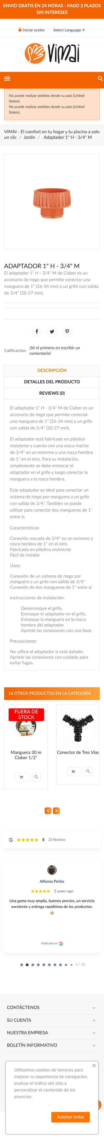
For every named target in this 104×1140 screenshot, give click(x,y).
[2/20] (32, 965)
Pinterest (67, 332)
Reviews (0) (52, 393)
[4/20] (44, 965)
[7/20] (60, 965)
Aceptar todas (70, 1117)
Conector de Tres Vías (78, 753)
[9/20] (71, 965)
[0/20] (21, 965)
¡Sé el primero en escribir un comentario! (54, 351)
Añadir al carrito (22, 777)
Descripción (52, 371)
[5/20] (49, 965)
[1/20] (27, 965)
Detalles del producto (52, 382)
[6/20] (55, 965)
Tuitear (52, 332)
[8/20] (66, 965)
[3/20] (38, 965)
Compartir (37, 332)
